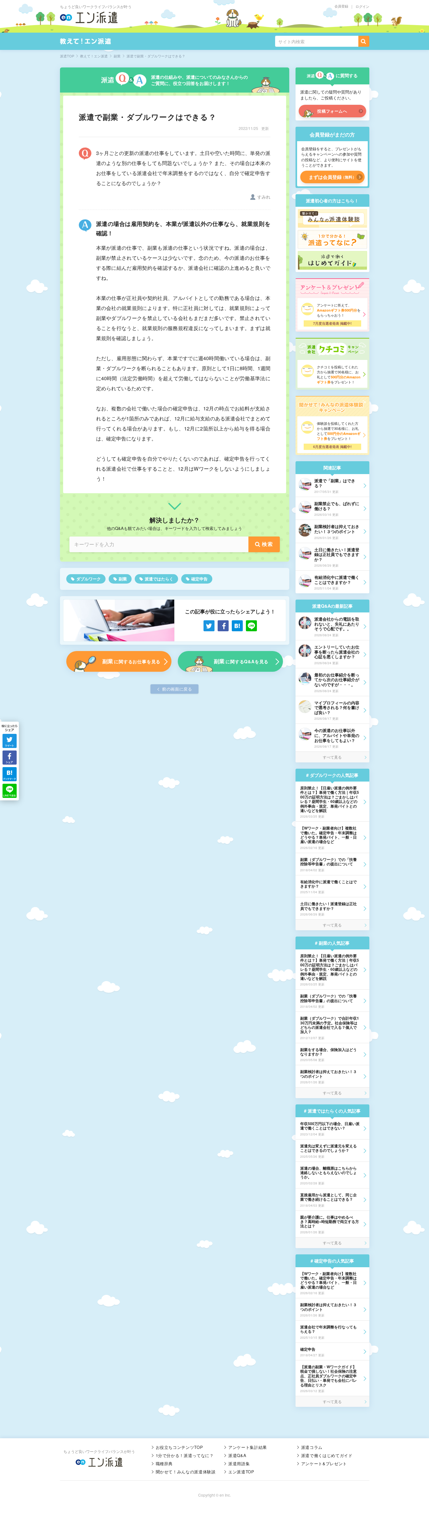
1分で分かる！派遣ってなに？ (185, 1455)
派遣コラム (312, 1447)
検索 (267, 543)
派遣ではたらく (159, 579)
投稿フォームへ (332, 111)
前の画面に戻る (177, 689)
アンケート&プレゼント (324, 1463)
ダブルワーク (88, 579)
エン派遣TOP (241, 1472)
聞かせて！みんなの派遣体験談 (186, 1472)
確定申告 (199, 579)
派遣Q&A (237, 1455)
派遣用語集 (239, 1463)
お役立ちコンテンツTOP (179, 1447)
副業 (123, 579)
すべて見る (332, 757)
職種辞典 (164, 1463)
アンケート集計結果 (247, 1447)
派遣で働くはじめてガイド (327, 1455)
